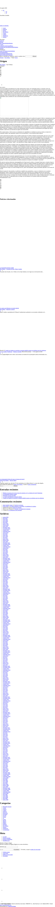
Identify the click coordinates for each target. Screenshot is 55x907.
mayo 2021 (5, 598)
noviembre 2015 (6, 682)
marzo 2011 (5, 753)
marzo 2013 (5, 724)
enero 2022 (5, 587)
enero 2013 (5, 726)
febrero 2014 (6, 709)
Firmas (4, 30)
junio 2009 (5, 780)
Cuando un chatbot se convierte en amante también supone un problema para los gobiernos (25, 350)
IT (6, 13)
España (6, 54)
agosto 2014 (5, 702)
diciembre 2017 (6, 650)
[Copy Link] (27, 76)
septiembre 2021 (6, 593)
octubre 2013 (6, 715)
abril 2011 (5, 752)
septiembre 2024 (6, 546)
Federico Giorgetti (17, 351)
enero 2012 (5, 740)
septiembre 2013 (6, 716)
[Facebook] (27, 67)
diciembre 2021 (6, 589)
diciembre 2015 (6, 681)
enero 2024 (5, 557)
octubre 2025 (6, 530)
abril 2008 (5, 798)
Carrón (4, 33)
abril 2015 (5, 691)
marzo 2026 (5, 523)
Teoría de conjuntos (18, 505)
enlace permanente (32, 484)
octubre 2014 (6, 699)
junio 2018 (5, 643)
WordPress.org (6, 840)
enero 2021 (5, 603)
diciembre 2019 (6, 620)
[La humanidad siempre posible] (27, 266)
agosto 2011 (5, 747)
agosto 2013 (5, 717)
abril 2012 (5, 736)
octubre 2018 (6, 638)
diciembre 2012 (6, 727)
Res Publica (5, 32)
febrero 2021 (6, 602)
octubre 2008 (6, 790)
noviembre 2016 (6, 667)
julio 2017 (5, 657)
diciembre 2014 (6, 697)
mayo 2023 (5, 567)
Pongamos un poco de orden (9, 495)
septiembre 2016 (6, 670)
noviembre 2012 (6, 729)
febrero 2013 (6, 725)
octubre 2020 (6, 607)
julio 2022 (5, 580)
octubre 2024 (6, 545)
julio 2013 (5, 718)
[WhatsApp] (27, 71)
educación (2, 54)
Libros (8, 46)
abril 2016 (5, 676)
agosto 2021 (5, 594)
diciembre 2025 (6, 527)
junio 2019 (5, 627)
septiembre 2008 (6, 792)
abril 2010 (5, 767)
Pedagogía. (9, 53)
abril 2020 (5, 614)
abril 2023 (5, 568)
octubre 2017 (6, 653)
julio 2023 (5, 564)
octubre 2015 (6, 684)
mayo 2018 (5, 644)
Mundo (4, 820)
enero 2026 (5, 526)
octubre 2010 (6, 759)
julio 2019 (5, 626)
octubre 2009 (6, 775)
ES (3, 10)
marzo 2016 (5, 677)
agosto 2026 (5, 517)
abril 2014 (5, 707)
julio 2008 (5, 794)
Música (11, 46)
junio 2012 (5, 734)
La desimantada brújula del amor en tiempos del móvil (12, 479)
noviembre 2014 (6, 698)
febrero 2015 (6, 694)
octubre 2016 (6, 668)
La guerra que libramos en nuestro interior (9, 308)
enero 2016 (5, 680)
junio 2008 (5, 795)
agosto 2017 (5, 655)
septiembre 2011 (6, 745)
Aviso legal (5, 853)
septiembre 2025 (6, 531)
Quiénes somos (6, 852)
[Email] (27, 74)
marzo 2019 (5, 631)
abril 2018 (5, 645)
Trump (2, 52)
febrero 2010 (6, 770)
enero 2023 (5, 572)
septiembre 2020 (6, 608)
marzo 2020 (5, 616)
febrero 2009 (6, 785)
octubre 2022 (6, 576)
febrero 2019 (6, 632)
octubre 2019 (6, 622)
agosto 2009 (5, 777)
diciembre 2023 (6, 558)
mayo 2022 (5, 582)
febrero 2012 (6, 739)
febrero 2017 (6, 663)
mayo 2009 (5, 781)
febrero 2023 (6, 571)
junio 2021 (5, 596)
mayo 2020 (5, 613)
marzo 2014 (5, 708)
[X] (27, 68)
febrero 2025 (6, 540)
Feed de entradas (6, 838)
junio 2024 (5, 550)
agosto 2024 (5, 548)
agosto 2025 (5, 532)
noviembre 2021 (6, 590)
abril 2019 (5, 630)
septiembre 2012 (6, 731)
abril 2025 (5, 537)
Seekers (4, 37)
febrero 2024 (6, 555)
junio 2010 (5, 765)
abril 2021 (5, 599)
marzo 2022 (5, 585)
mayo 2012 (5, 735)
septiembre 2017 (6, 654)
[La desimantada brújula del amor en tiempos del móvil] (27, 478)
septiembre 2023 (6, 562)
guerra (1, 53)
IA (14, 47)
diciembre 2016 (6, 666)
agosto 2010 (5, 762)
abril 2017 (5, 661)
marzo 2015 (5, 693)
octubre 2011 (6, 744)
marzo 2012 (5, 738)
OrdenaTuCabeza (12, 906)
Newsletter (5, 856)
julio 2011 (5, 748)
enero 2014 (5, 711)
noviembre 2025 (6, 528)
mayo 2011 (5, 751)
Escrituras (5, 814)
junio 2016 (5, 673)
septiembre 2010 (6, 761)
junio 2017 (5, 658)
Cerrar (4, 28)
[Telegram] (27, 73)
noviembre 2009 (6, 774)
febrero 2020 (6, 617)
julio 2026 (5, 518)
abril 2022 (5, 584)
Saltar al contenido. (4, 25)
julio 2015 (5, 688)
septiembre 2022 (6, 577)
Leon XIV (2, 51)
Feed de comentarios (7, 839)
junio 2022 (5, 581)
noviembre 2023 (6, 559)
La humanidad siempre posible (7, 267)
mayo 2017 (5, 659)
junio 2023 (5, 566)
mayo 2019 (5, 629)
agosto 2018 (5, 640)
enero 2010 (5, 771)
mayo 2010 (5, 766)
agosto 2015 (5, 686)
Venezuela (10, 54)
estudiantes (12, 51)
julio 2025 (5, 534)
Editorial (5, 29)
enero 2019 (5, 634)
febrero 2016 (6, 679)
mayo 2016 (5, 675)
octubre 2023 (6, 560)
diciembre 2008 (6, 788)
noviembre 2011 (6, 743)
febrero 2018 (6, 648)
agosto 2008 (5, 793)
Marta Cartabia (18, 269)
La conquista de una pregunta (15, 510)
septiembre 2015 (6, 685)
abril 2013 (5, 722)
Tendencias (5, 35)
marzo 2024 (5, 554)
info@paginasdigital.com (5, 905)
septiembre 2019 (6, 623)
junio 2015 (5, 689)
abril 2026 (5, 522)
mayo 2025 (5, 536)
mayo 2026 (5, 521)
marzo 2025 (5, 539)
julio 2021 (5, 595)
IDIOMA (2, 846)
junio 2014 (5, 704)
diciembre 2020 (6, 604)
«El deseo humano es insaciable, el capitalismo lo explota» (23, 506)
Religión (11, 43)
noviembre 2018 (6, 636)
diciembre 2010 (6, 757)
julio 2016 (5, 672)
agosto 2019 (5, 625)
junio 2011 (5, 749)
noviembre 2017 (6, 652)
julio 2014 (5, 703)
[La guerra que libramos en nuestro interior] (24, 306)
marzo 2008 (5, 799)
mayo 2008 (5, 797)
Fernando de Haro (10, 269)
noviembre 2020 (6, 605)
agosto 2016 (5, 671)
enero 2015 (5, 695)
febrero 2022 (6, 586)
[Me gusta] (0, 84)
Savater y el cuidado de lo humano (22, 509)
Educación (11, 47)
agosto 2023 (5, 563)
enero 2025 (5, 541)
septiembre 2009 (6, 776)
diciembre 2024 (6, 543)
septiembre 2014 (6, 700)
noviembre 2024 (6, 544)
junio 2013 (5, 720)
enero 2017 (5, 664)
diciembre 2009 (6, 772)
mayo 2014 (5, 706)
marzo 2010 (5, 768)
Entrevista (5, 53)
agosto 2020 (5, 609)
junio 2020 (5, 612)
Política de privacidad (8, 854)
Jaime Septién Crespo (8, 505)
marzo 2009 (5, 784)
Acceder (5, 836)
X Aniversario (6, 829)
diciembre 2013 (6, 712)
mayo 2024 (5, 552)
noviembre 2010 (6, 758)
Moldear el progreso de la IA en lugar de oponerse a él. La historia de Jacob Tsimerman (22, 493)
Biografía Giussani (7, 806)
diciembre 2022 (6, 573)
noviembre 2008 (6, 789)
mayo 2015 (5, 690)
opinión (6, 52)
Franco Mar (5, 506)
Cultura (4, 34)
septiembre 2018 (6, 639)
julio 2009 (5, 779)
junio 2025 (5, 535)
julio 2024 (5, 549)
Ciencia (7, 47)
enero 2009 (5, 786)
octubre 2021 (6, 591)
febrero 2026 (6, 525)
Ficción (5, 46)
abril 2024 (5, 553)
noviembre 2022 (6, 575)
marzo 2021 (5, 600)
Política (7, 43)
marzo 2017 (5, 662)
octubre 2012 (6, 730)
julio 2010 (5, 763)
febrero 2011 (6, 754)
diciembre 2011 (6, 742)
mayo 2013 (5, 721)
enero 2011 (5, 756)
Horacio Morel (13, 480)
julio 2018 (5, 641)
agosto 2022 (5, 578)
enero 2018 (5, 649)
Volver (16, 57)
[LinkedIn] (27, 70)
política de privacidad (35, 849)
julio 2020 (5, 611)
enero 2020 (5, 618)
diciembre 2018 (6, 635)
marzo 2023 (5, 569)
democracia (7, 51)
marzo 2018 (5, 647)
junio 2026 (5, 519)
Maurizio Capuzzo (10, 309)
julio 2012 (5, 733)
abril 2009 (5, 783)
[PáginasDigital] (14, 22)
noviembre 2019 (6, 621)
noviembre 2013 (6, 713)
